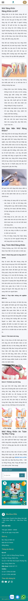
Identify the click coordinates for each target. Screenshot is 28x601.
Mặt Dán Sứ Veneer (7, 542)
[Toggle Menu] (3, 2)
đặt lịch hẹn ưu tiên (21, 457)
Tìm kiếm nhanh (7, 470)
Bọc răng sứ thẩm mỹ (8, 540)
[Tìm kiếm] (22, 475)
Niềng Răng (5, 545)
